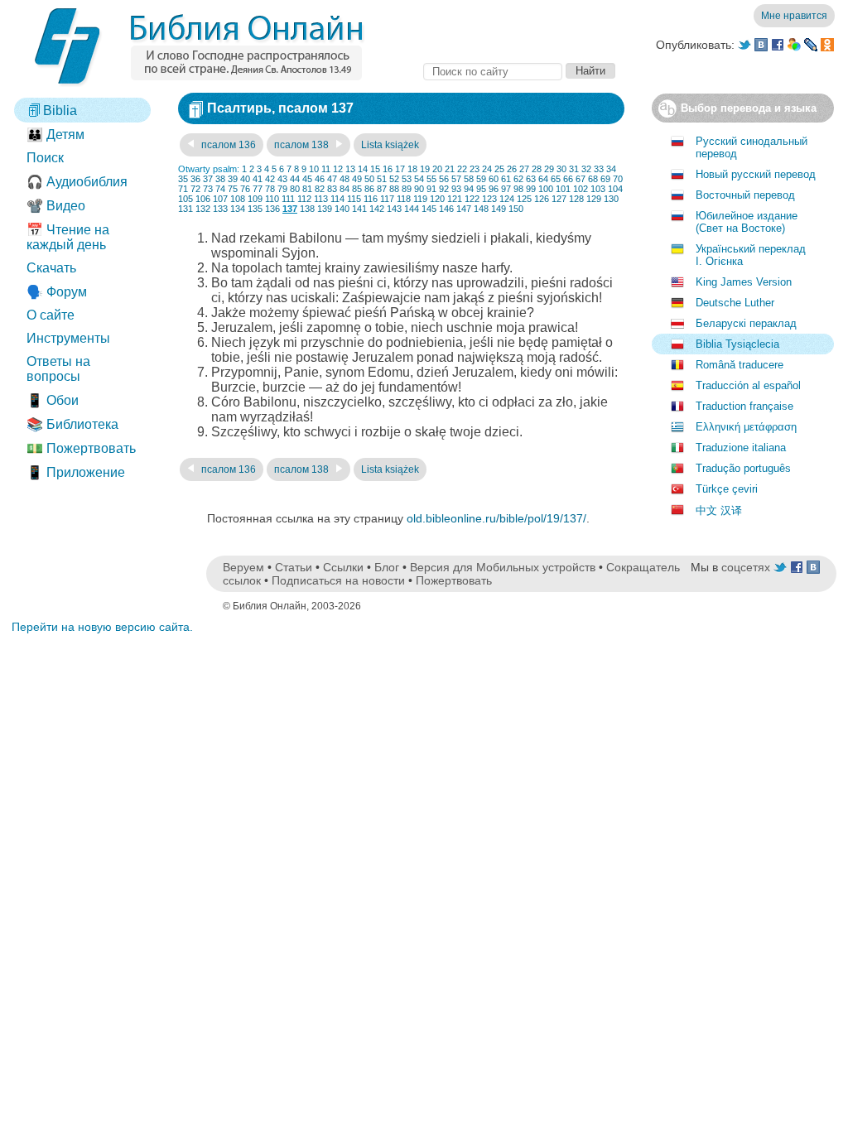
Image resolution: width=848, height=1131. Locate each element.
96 (494, 189)
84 (344, 189)
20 (437, 169)
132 (202, 209)
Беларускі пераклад (746, 323)
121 (454, 199)
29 (549, 169)
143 (394, 209)
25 (499, 169)
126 (541, 199)
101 (563, 189)
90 (419, 189)
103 (597, 189)
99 (531, 189)
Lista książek (390, 145)
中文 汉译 (719, 510)
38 (220, 179)
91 (431, 189)
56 (444, 179)
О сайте (50, 315)
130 (611, 199)
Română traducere (739, 365)
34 (611, 169)
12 (338, 169)
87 (382, 189)
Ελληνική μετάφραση (746, 427)
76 (245, 189)
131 (185, 209)
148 (481, 209)
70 (618, 179)
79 (282, 189)
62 (518, 179)
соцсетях (745, 567)
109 (255, 199)
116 (371, 199)
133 (220, 209)
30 (561, 169)
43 (282, 179)
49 (357, 179)
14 (363, 169)
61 (506, 179)
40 (245, 179)
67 (580, 179)
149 (498, 209)
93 (456, 189)
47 (332, 179)
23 (474, 169)
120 (437, 199)
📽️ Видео (55, 206)
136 (272, 209)
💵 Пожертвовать (81, 448)
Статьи (293, 567)
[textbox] (492, 71)
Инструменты (68, 338)
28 (537, 169)
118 (404, 199)
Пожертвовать (454, 580)
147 (463, 209)
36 (195, 179)
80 (295, 189)
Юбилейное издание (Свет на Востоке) (746, 221)
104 (615, 189)
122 (472, 199)
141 (359, 209)
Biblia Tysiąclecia (737, 344)
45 (307, 179)
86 (369, 189)
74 (220, 189)
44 (295, 179)
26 (512, 169)
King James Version (744, 282)
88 (394, 189)
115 (354, 199)
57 (456, 179)
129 (593, 199)
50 (369, 179)
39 (233, 179)
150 (515, 209)
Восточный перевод (745, 195)
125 (524, 199)
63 (531, 179)
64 (543, 179)
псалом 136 (227, 145)
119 (420, 199)
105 (185, 199)
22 (462, 169)
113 (321, 199)
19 (425, 169)
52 (394, 179)
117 (387, 199)
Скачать (51, 268)
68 (593, 179)
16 (388, 169)
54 (419, 179)
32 (586, 169)
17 (400, 169)
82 (320, 189)
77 (258, 189)
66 (568, 179)
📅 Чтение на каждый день (67, 237)
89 (407, 189)
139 (324, 209)
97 (506, 189)
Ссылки (343, 567)
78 (270, 189)
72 (195, 189)
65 (556, 179)
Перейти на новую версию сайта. (102, 626)
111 (288, 199)
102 (580, 189)
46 (320, 179)
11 (325, 169)
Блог (386, 567)
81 (307, 189)
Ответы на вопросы (58, 368)
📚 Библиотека (72, 424)
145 (429, 209)
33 (599, 169)
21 (450, 169)
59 (481, 179)
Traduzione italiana (741, 447)
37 (208, 179)
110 (272, 199)
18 (412, 169)
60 (494, 179)
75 (233, 189)
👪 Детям (55, 135)
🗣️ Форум (56, 292)
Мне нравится (794, 16)
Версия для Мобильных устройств (502, 567)
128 (576, 199)
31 (574, 169)
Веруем (243, 567)
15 (375, 169)
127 (559, 199)
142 (376, 209)
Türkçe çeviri (727, 489)
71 (183, 189)
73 (208, 189)
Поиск (45, 158)
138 (307, 209)
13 (350, 169)
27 (524, 169)
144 (411, 209)
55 (431, 179)
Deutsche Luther (735, 302)
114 (337, 199)
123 (489, 199)
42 (270, 179)
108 (237, 199)
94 (469, 189)
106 (202, 199)
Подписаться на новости (338, 580)
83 (332, 189)
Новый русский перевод (756, 174)
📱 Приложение (75, 472)
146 (446, 209)
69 (605, 179)
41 (258, 179)
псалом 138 (302, 145)
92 (444, 189)
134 (237, 209)
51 (382, 179)
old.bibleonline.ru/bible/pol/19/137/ (496, 518)
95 (481, 189)
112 (304, 199)
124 (506, 199)
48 (344, 179)
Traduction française (744, 406)
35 (183, 179)
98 (518, 189)
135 (255, 209)
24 (487, 169)
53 (407, 179)
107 (220, 199)
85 (357, 189)
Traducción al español (748, 385)
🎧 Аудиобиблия (77, 182)
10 (314, 169)
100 (545, 189)
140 (342, 209)
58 (469, 179)
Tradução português (743, 468)
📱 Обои (52, 400)
